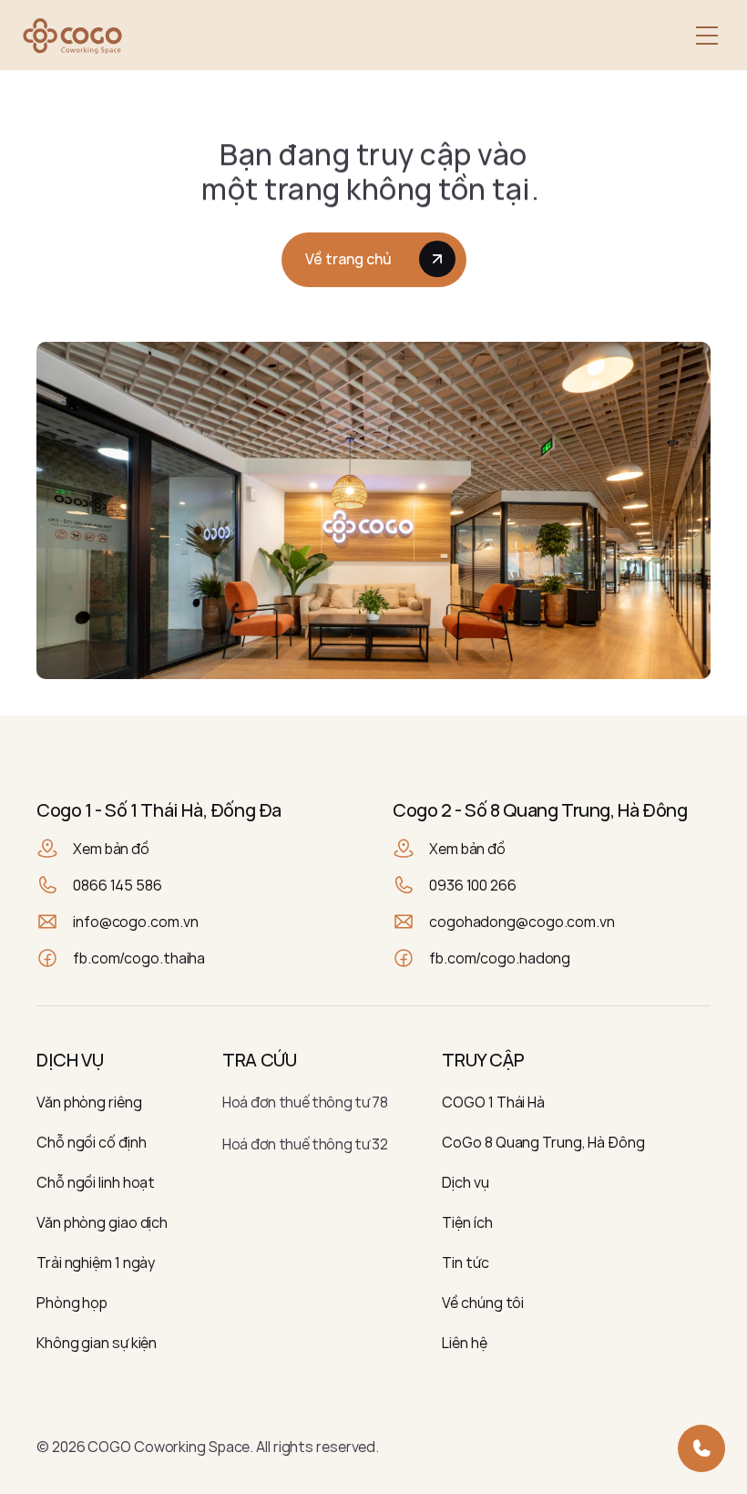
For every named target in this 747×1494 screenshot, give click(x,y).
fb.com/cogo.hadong (499, 958)
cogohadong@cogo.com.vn (522, 922)
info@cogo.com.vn (135, 922)
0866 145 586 (117, 885)
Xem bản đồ (111, 849)
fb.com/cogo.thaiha (139, 958)
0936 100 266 (473, 885)
